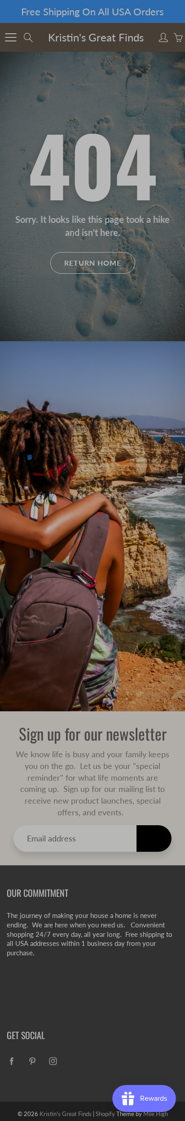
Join (152, 176)
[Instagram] (109, 206)
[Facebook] (70, 206)
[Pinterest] (89, 206)
